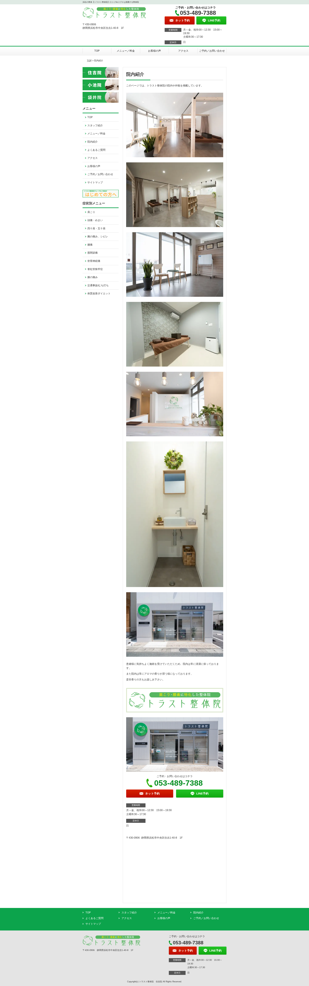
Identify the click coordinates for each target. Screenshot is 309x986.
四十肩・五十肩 (96, 228)
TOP (97, 50)
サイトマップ (95, 182)
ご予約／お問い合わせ (212, 50)
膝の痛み (92, 277)
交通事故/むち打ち (98, 285)
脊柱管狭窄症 (95, 269)
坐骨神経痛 (93, 261)
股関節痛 (92, 252)
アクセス (183, 50)
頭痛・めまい (95, 220)
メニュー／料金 (126, 50)
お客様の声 (154, 50)
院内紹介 (92, 141)
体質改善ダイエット (99, 293)
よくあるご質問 (96, 150)
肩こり (91, 212)
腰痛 (90, 244)
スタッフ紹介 (95, 125)
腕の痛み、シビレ (97, 236)
